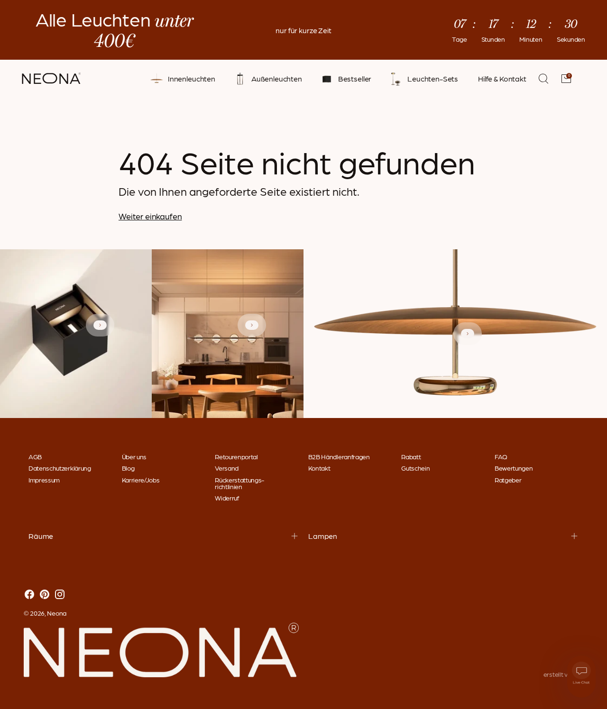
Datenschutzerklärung (59, 468)
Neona (56, 613)
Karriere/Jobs (141, 479)
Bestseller (354, 78)
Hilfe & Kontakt (502, 78)
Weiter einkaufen (150, 216)
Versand (227, 468)
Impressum (44, 479)
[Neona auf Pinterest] (44, 595)
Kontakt (319, 468)
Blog (128, 468)
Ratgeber (508, 479)
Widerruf (227, 497)
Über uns (134, 456)
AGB (35, 456)
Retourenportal (236, 456)
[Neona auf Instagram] (59, 595)
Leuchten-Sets (432, 78)
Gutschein (415, 468)
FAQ (501, 456)
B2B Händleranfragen (339, 456)
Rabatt (411, 456)
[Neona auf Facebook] (29, 595)
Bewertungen (514, 468)
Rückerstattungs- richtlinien (239, 483)
